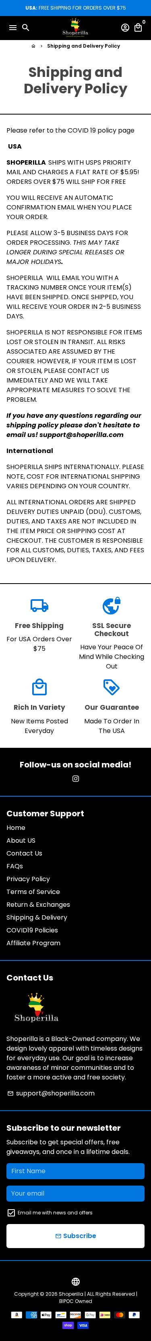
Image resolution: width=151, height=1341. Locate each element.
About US (20, 840)
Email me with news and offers (55, 1212)
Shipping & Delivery (36, 917)
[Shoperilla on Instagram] (75, 778)
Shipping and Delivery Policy (83, 45)
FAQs (14, 866)
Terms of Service (33, 891)
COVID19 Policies (32, 930)
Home (15, 827)
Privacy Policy (28, 879)
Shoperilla (71, 1294)
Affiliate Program (33, 943)
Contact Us (24, 853)
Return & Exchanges (38, 904)
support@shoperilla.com (51, 1093)
